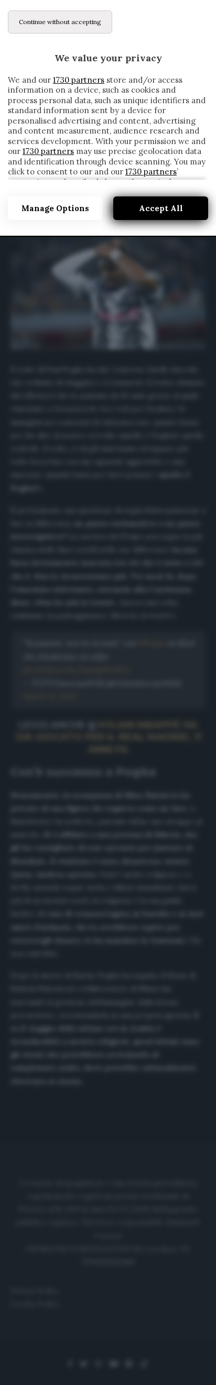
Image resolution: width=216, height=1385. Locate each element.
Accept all (161, 208)
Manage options (55, 208)
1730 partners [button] (78, 80)
